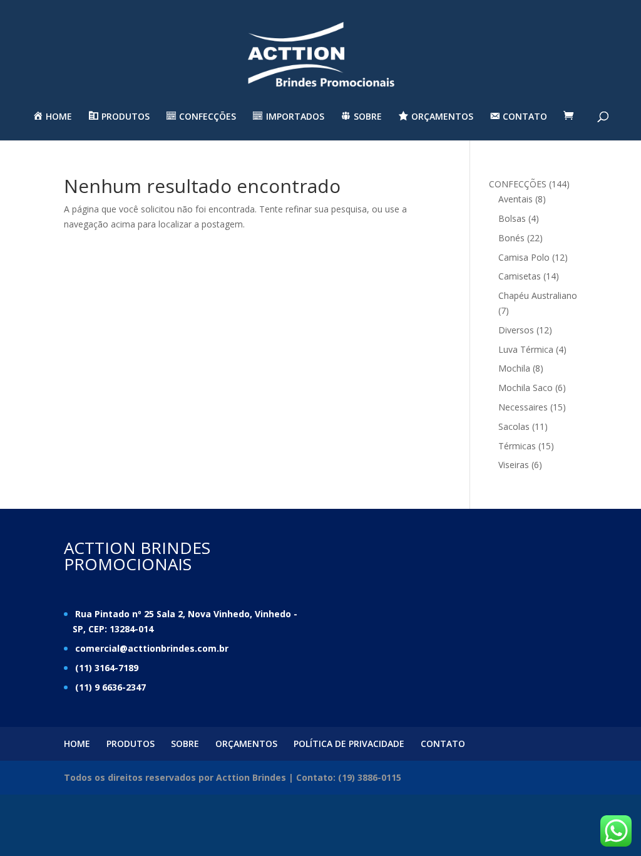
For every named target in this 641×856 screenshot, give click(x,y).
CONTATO (443, 743)
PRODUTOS (130, 743)
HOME (77, 743)
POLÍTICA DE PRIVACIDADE (349, 743)
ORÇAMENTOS (246, 743)
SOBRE (185, 743)
